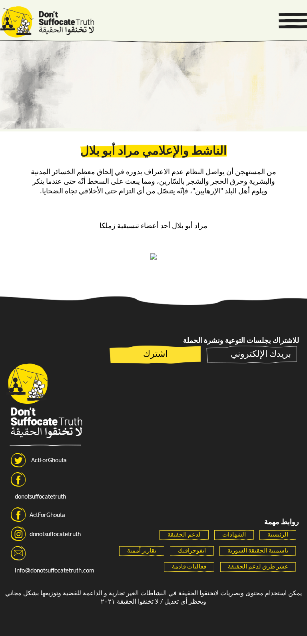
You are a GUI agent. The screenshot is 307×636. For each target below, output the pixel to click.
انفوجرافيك (192, 551)
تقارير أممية (141, 551)
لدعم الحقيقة (184, 535)
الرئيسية (277, 535)
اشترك (155, 354)
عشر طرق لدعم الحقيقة (258, 567)
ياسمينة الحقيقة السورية (257, 551)
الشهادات (234, 535)
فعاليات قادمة (189, 567)
